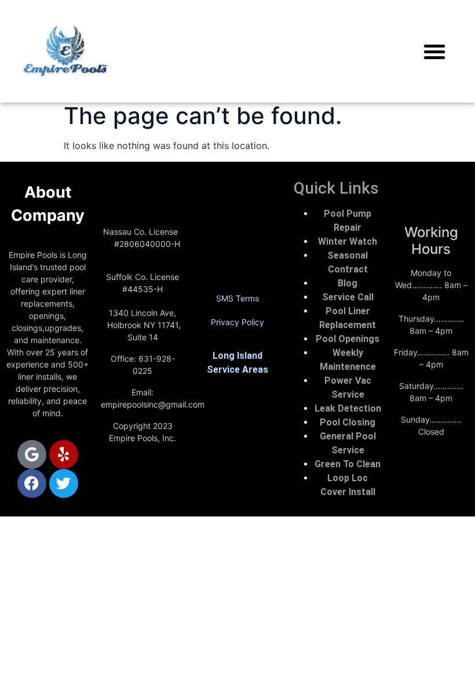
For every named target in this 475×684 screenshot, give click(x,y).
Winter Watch (347, 241)
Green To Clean (348, 464)
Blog (347, 283)
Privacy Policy (237, 322)
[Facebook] (31, 483)
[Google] (31, 454)
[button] (434, 51)
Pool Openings (347, 338)
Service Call (348, 297)
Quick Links (336, 188)
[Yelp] (63, 454)
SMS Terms (237, 298)
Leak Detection (348, 408)
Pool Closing (347, 422)
